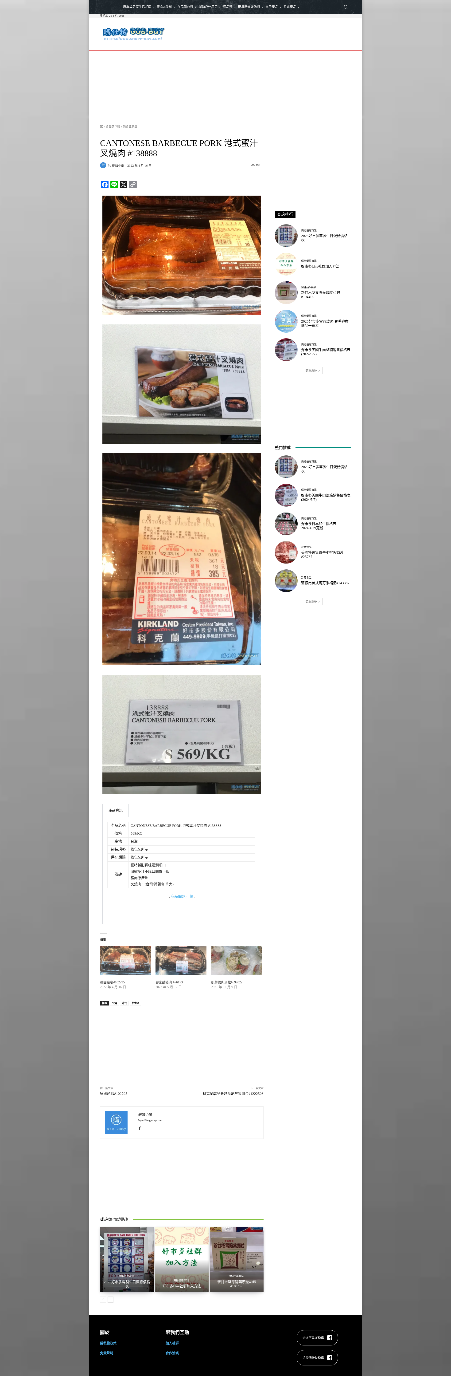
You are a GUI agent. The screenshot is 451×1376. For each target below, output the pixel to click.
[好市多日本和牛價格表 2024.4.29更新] (286, 523)
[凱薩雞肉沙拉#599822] (236, 960)
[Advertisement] (264, 33)
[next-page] (110, 1300)
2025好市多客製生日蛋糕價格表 (127, 1284)
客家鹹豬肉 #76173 (169, 982)
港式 (124, 1003)
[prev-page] (103, 1300)
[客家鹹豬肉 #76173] (181, 960)
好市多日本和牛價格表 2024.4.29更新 (318, 526)
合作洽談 (172, 1353)
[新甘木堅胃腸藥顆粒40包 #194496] (237, 1259)
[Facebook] (139, 1127)
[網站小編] (104, 165)
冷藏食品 (306, 547)
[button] (345, 6)
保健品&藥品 (236, 1276)
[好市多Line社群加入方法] (182, 1259)
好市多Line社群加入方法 (182, 1286)
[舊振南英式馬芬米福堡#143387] (286, 580)
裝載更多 (311, 370)
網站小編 (118, 165)
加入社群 (172, 1343)
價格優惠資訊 (126, 1276)
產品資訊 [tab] (116, 810)
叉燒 (114, 1003)
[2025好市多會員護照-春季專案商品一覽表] (286, 321)
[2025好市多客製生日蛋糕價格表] (127, 1259)
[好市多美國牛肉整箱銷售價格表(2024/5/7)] (286, 349)
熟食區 (135, 1003)
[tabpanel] (181, 870)
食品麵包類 (113, 127)
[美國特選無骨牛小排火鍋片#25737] (286, 552)
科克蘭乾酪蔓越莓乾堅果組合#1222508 (233, 1094)
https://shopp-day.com (150, 1120)
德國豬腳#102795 (112, 982)
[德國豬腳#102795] (125, 960)
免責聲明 (106, 1353)
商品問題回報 (182, 896)
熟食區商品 (130, 127)
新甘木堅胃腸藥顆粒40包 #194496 (236, 1284)
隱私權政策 (108, 1343)
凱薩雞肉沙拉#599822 (226, 982)
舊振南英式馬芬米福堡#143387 (325, 583)
